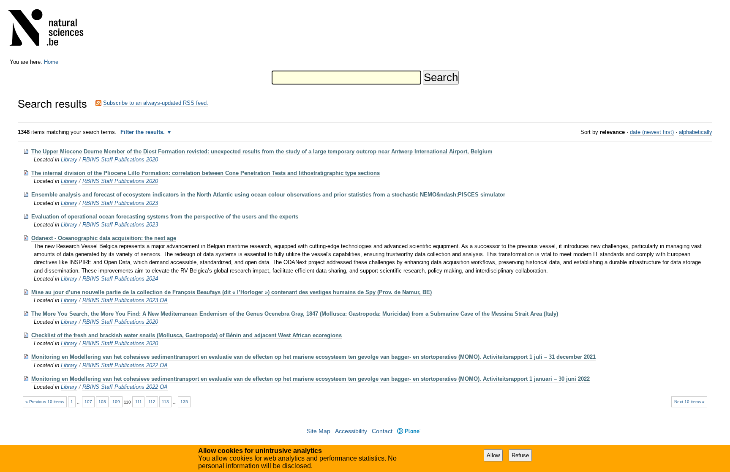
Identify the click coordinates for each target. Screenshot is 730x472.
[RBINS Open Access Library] (51, 29)
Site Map (318, 431)
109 (116, 401)
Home (51, 62)
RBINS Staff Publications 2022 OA (125, 365)
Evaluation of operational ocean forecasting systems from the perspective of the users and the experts (164, 216)
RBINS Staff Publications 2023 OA (125, 300)
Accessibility (351, 431)
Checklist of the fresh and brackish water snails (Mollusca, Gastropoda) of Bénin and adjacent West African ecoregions (186, 335)
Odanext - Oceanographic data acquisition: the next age (103, 238)
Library (69, 159)
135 (184, 401)
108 (102, 401)
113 (165, 401)
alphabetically (695, 132)
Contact (382, 431)
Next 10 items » (689, 401)
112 (151, 401)
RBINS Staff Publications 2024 (120, 279)
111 (138, 401)
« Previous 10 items (44, 401)
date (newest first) (652, 132)
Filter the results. (143, 132)
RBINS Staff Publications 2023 (120, 203)
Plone (408, 431)
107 (88, 401)
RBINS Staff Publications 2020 (120, 159)
